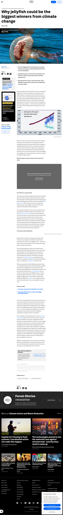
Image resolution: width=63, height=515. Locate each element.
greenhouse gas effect (24, 213)
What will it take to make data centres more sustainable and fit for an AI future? (54, 465)
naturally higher (35, 271)
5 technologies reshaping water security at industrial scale (8, 464)
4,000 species (30, 260)
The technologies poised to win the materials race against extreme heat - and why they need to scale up (46, 440)
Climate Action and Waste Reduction (12, 8)
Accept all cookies (52, 505)
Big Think (4, 32)
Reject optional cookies (52, 508)
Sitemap (31, 509)
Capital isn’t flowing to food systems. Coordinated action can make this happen (14, 439)
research (30, 278)
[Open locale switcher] (1, 511)
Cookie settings (52, 511)
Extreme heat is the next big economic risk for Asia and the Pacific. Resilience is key (24, 465)
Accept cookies (39, 178)
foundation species (28, 257)
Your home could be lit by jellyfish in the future (30, 289)
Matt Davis (4, 66)
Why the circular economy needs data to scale (39, 463)
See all (59, 413)
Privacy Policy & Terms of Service (31, 507)
